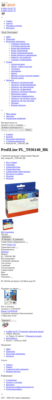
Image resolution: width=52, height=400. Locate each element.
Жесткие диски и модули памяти (25, 76)
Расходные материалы (15, 139)
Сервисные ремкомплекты (22, 96)
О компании (11, 380)
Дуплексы (15, 69)
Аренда (9, 365)
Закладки (10, 116)
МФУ (8, 349)
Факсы (14, 73)
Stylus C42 (11, 244)
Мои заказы (11, 114)
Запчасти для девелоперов (22, 87)
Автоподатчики (18, 64)
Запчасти (10, 356)
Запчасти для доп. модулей (22, 101)
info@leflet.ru (11, 338)
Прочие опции (17, 78)
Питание (15, 103)
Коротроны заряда (19, 94)
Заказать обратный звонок (32, 331)
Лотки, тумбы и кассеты (21, 66)
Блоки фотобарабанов (20, 48)
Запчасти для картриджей (22, 82)
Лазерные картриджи (20, 44)
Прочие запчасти (18, 105)
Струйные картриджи (20, 46)
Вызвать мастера (13, 371)
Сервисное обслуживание (17, 369)
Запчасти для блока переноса (23, 91)
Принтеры (10, 351)
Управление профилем (16, 118)
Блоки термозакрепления (22, 53)
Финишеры (16, 71)
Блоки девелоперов (19, 50)
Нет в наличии (7, 232)
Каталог (9, 137)
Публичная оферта (14, 389)
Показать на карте (34, 336)
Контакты (10, 385)
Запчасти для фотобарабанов (23, 85)
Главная (9, 134)
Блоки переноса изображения (23, 55)
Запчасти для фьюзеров (21, 89)
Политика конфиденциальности (20, 387)
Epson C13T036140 (9, 311)
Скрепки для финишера (21, 60)
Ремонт (9, 367)
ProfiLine (5, 252)
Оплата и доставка (14, 382)
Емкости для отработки (21, 57)
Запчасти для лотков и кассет (23, 98)
